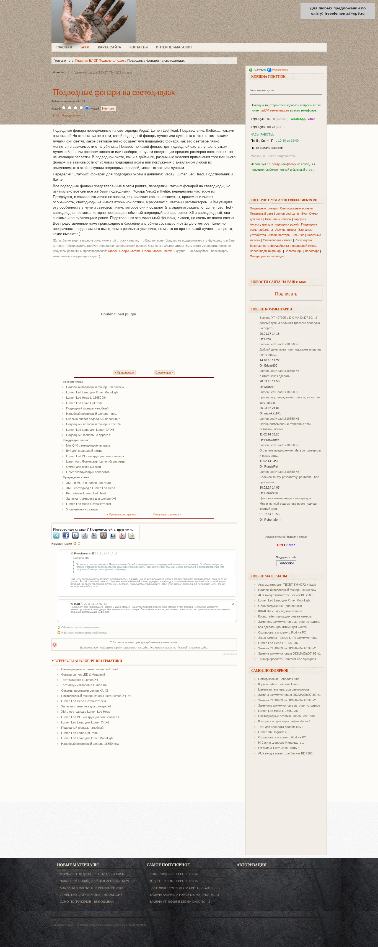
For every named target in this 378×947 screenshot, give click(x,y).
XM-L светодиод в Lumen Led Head (90, 488)
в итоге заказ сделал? (275, 376)
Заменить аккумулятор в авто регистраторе (289, 621)
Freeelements (280, 69)
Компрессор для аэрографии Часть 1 (284, 721)
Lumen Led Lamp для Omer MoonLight (92, 392)
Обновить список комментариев (80, 627)
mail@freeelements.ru (274, 110)
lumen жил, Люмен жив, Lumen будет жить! (96, 461)
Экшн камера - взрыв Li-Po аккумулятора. (287, 637)
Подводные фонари (264, 208)
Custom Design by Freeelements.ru (124, 924)
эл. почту (273, 164)
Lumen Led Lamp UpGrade (84, 403)
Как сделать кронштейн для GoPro (282, 627)
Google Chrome (130, 251)
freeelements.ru (95, 21)
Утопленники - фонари (82, 509)
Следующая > (164, 372)
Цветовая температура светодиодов (285, 498)
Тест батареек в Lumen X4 (79, 679)
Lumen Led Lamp (287, 213)
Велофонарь (293, 251)
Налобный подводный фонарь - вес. (91, 413)
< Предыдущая (124, 372)
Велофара (312, 251)
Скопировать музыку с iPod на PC (282, 632)
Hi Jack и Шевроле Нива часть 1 (281, 742)
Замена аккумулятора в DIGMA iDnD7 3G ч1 (289, 653)
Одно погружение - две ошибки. (280, 606)
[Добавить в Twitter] (58, 535)
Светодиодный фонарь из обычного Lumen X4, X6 (96, 695)
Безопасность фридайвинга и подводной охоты (283, 245)
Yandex (113, 251)
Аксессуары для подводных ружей (274, 224)
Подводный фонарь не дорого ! (88, 435)
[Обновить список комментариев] (79, 543)
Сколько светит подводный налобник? (93, 419)
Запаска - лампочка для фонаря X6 (91, 498)
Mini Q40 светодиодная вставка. (88, 445)
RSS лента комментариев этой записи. (84, 632)
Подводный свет (261, 213)
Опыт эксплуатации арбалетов (88, 472)
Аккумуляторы (285, 229)
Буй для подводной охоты (84, 450)
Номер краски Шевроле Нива (278, 679)
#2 (72, 553)
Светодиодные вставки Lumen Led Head (89, 669)
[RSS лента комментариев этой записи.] (75, 543)
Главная (81, 61)
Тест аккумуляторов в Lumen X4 (84, 685)
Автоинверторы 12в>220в (286, 235)
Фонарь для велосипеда (267, 256)
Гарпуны (300, 219)
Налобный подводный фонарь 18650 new (95, 387)
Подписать (286, 294)
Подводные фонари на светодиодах (114, 92)
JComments (230, 654)
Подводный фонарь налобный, (87, 408)
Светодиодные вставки (296, 208)
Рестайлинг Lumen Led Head (86, 493)
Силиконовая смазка (277, 240)
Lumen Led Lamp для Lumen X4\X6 (90, 429)
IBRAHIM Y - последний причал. (280, 611)
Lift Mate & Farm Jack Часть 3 (278, 747)
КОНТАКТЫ (139, 47)
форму (291, 164)
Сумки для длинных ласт (83, 466)
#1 (72, 604)
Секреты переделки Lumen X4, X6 (84, 690)
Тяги (268, 219)
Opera (146, 251)
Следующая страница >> (167, 514)
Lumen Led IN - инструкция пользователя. (95, 456)
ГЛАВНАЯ (64, 47)
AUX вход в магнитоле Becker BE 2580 (285, 595)
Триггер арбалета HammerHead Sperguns (287, 659)
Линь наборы (282, 219)
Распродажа (303, 240)
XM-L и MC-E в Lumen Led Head (88, 482)
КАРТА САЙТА (109, 47)
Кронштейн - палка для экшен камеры (285, 616)
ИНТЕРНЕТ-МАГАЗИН (174, 47)
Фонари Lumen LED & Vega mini (83, 674)
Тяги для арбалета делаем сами (280, 726)
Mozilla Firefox (162, 251)
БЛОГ (85, 47)
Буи (304, 213)
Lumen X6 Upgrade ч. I (273, 732)
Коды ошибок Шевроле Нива (278, 684)
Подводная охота (112, 61)
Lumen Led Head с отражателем (88, 503)
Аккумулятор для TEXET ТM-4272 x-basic (103, 72)
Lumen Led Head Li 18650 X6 (86, 397)
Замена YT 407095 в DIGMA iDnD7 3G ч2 (288, 317)
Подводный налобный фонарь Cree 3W (93, 424)
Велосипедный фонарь (266, 251)
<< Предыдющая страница (121, 514)
